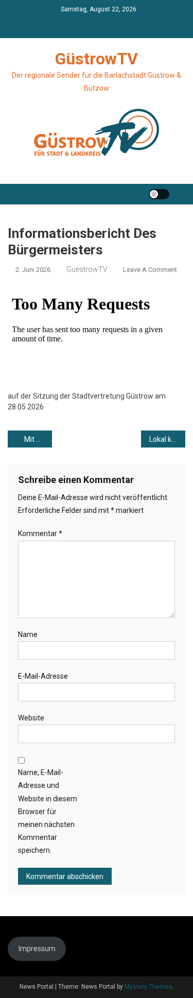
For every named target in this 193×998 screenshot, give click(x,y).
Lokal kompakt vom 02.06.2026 (167, 439)
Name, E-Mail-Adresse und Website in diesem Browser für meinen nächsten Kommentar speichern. (47, 811)
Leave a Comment (150, 269)
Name (28, 634)
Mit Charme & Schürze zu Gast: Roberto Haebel (38, 439)
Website (31, 718)
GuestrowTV (87, 269)
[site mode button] (159, 194)
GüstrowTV (96, 58)
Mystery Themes (148, 986)
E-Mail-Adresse (43, 676)
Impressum (37, 948)
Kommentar (40, 533)
